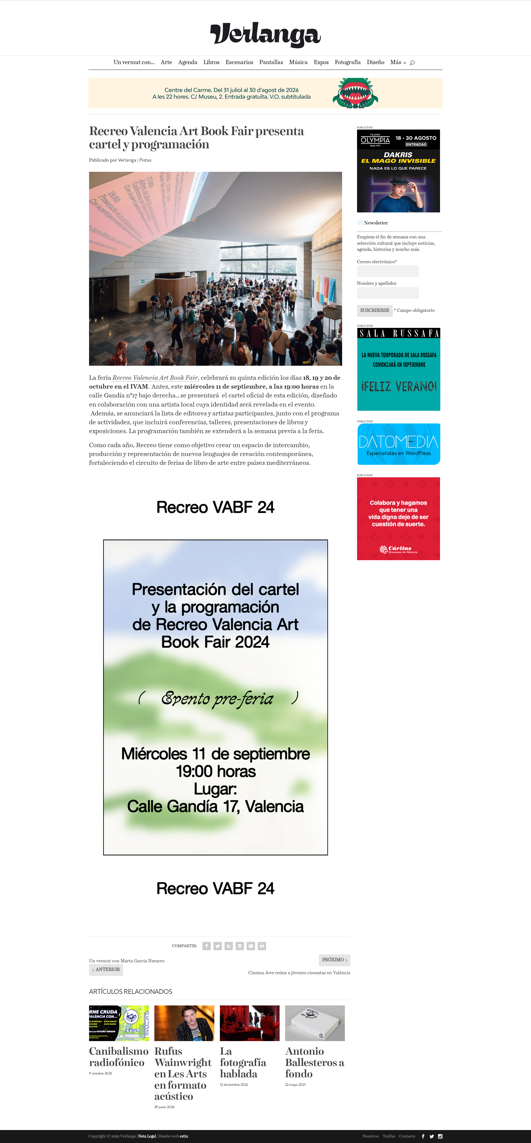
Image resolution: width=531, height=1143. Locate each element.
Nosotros (371, 1136)
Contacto (407, 1136)
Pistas (145, 160)
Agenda (187, 63)
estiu (184, 1136)
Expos (321, 63)
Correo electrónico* (377, 262)
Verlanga (127, 160)
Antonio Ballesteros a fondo (314, 1063)
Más (396, 63)
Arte (166, 63)
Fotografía (348, 63)
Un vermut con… (134, 63)
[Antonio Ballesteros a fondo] (315, 1023)
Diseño (375, 63)
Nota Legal (147, 1136)
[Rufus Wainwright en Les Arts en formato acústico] (184, 1023)
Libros (212, 63)
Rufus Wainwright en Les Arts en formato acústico (182, 1074)
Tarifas (389, 1136)
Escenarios (239, 63)
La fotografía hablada (243, 1063)
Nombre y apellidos (376, 283)
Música (298, 63)
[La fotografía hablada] (250, 1023)
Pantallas (271, 63)
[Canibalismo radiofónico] (119, 1023)
